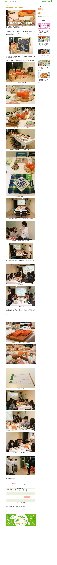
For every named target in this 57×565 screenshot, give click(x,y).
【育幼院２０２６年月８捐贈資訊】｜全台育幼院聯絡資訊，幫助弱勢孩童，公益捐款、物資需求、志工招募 (43, 31)
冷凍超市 (38, 3)
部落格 (49, 3)
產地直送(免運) (30, 3)
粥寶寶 (12, 3)
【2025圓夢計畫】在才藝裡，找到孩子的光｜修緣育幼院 (43, 68)
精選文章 (43, 20)
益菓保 (17, 3)
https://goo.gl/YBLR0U (24, 484)
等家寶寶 (44, 3)
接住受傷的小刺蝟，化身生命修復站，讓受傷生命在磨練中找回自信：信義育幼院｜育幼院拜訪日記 (43, 44)
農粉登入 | (45, 1)
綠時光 (23, 3)
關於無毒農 (6, 3)
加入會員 (48, 1)
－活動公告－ (8, 5)
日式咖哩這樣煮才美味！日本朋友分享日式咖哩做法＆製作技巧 (43, 80)
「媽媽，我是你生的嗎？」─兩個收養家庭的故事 (44, 56)
